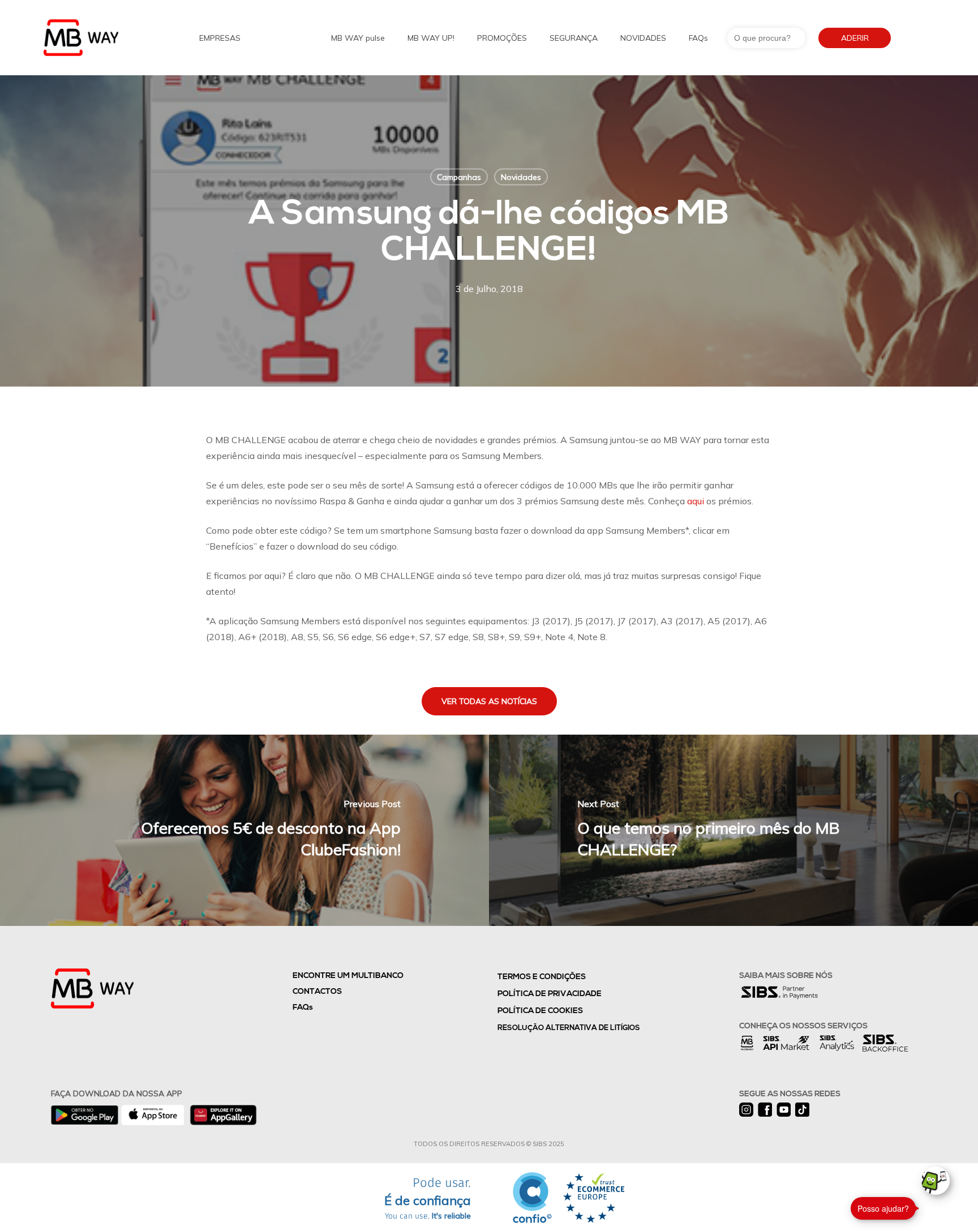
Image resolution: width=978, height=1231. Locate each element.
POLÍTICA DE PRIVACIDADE (549, 994)
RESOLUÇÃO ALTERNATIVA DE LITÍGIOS (568, 1028)
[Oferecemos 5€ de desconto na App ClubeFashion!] (244, 830)
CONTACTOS (317, 992)
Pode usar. (427, 1199)
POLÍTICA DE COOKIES (540, 1011)
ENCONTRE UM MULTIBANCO (348, 976)
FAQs (303, 1007)
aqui (695, 501)
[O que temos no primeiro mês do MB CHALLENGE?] (733, 830)
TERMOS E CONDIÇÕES (541, 977)
